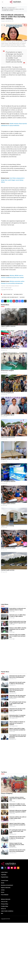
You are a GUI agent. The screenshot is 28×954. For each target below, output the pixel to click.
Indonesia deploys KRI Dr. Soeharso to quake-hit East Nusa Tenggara (13, 369)
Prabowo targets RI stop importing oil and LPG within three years (16, 845)
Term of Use (4, 901)
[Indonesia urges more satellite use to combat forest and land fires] (4, 636)
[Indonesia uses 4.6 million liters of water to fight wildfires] (4, 616)
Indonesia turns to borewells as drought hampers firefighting (12, 792)
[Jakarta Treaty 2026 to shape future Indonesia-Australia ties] (4, 730)
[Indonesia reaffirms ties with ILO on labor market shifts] (4, 819)
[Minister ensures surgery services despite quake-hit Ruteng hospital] (14, 538)
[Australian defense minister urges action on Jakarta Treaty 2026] (4, 799)
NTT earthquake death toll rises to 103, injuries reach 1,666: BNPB (17, 703)
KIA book (22, 297)
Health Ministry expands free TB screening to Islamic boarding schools (13, 436)
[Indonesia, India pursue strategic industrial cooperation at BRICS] (4, 812)
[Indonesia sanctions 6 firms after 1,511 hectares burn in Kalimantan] (4, 690)
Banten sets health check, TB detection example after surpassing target (12, 347)
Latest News (4, 604)
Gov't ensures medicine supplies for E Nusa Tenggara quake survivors (13, 502)
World (2, 882)
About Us (3, 908)
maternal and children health (10, 297)
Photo (2, 892)
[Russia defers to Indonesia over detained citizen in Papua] (4, 610)
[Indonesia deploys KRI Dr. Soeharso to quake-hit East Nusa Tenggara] (14, 361)
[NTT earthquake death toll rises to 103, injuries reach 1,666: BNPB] (4, 704)
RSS (2, 913)
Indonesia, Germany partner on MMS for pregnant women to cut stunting (12, 458)
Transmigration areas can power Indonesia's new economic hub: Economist (17, 736)
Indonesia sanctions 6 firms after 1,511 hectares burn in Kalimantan (16, 690)
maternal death (18, 294)
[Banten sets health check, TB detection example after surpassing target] (14, 338)
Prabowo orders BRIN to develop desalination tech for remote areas (17, 629)
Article (2, 890)
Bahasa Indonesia (5, 899)
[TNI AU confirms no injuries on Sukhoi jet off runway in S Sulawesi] (4, 723)
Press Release (4, 894)
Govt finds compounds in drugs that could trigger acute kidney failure (12, 180)
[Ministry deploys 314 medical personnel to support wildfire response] (14, 316)
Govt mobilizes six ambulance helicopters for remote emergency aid (13, 392)
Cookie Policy (4, 906)
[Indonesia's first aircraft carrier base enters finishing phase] (4, 677)
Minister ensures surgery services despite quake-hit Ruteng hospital (12, 547)
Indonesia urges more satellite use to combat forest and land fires (17, 636)
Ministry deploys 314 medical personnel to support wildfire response (12, 325)
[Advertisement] (14, 588)
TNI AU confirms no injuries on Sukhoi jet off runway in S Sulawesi (17, 723)
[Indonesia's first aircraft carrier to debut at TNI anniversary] (4, 684)
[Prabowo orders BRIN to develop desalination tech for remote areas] (4, 629)
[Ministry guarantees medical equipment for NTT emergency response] (14, 472)
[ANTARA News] (15, 1)
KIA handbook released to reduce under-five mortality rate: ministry (13, 10)
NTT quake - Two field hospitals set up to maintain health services (12, 569)
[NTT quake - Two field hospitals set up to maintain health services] (14, 560)
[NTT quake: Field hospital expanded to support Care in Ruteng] (14, 516)
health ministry (8, 294)
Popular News (5, 671)
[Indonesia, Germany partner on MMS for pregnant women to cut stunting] (14, 449)
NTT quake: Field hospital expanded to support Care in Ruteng (11, 525)
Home (5, 7)
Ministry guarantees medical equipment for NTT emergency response (13, 480)
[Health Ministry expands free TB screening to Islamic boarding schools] (14, 427)
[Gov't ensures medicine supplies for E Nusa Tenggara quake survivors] (14, 494)
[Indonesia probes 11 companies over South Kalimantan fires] (4, 717)
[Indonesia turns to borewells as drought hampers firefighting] (14, 784)
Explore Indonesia (5, 887)
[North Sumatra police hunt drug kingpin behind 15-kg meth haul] (4, 623)
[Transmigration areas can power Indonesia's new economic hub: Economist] (4, 737)
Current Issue (11, 7)
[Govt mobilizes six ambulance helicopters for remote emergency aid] (14, 383)
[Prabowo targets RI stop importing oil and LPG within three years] (4, 845)
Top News (4, 772)
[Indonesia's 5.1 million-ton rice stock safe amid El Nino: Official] (4, 806)
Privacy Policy (4, 904)
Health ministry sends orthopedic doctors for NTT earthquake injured (13, 414)
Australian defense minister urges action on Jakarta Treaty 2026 (17, 799)
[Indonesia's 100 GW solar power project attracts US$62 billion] (4, 697)
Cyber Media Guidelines (7, 911)
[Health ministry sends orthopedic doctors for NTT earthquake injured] (14, 405)
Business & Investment (7, 885)
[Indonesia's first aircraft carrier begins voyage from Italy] (4, 710)
